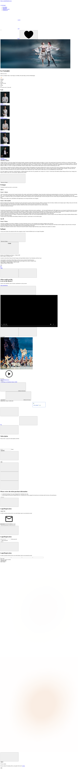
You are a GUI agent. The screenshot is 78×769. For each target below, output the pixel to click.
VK (4, 511)
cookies (23, 765)
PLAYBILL (5, 7)
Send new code (3, 560)
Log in (2, 541)
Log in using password (4, 525)
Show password (5, 540)
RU (1, 424)
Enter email (13, 523)
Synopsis (7, 160)
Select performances (4, 285)
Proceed (2, 497)
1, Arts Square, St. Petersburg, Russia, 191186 (8, 381)
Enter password (14, 539)
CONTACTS (5, 10)
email (2, 511)
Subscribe (2, 450)
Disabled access (9, 0)
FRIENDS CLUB (6, 9)
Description (3, 160)
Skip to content (3, 0)
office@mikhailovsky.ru (4, 379)
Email (12, 449)
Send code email (12, 525)
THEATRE (5, 8)
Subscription (3, 399)
